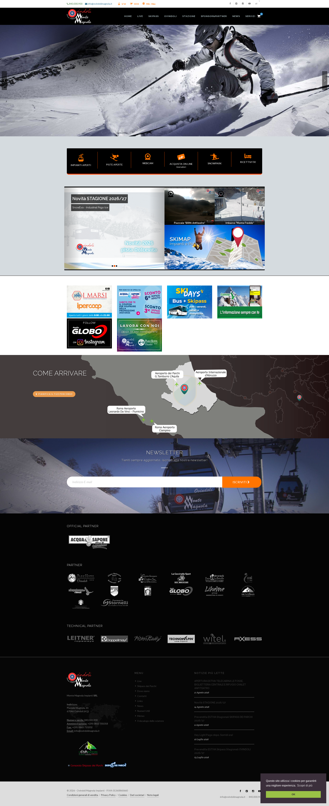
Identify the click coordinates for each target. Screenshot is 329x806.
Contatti (142, 696)
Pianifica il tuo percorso (55, 394)
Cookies (122, 794)
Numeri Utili (143, 710)
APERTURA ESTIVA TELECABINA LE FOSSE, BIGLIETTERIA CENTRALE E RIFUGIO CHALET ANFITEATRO (220, 685)
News (140, 705)
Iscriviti (240, 482)
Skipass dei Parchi (146, 686)
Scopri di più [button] (304, 785)
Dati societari (137, 794)
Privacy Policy (108, 794)
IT (256, 3)
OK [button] (293, 794)
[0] (258, 15)
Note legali (153, 794)
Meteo (140, 715)
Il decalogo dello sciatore (150, 720)
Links (140, 701)
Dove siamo (143, 691)
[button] (71, 228)
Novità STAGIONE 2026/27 (210, 702)
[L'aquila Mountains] (88, 747)
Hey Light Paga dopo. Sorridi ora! (213, 735)
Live (139, 681)
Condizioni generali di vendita (82, 794)
